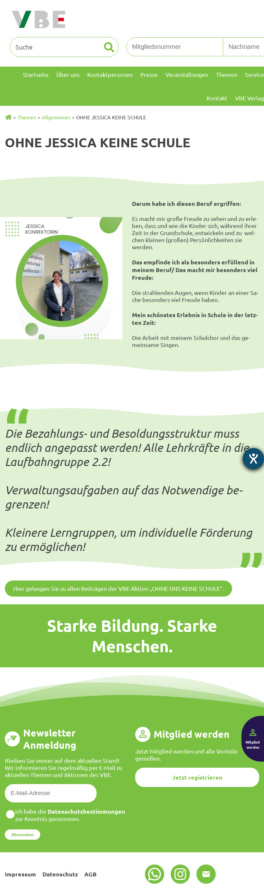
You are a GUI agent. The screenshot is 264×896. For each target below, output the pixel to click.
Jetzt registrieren (197, 777)
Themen (26, 117)
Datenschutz (60, 874)
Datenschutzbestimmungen (86, 811)
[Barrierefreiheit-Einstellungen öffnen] (253, 458)
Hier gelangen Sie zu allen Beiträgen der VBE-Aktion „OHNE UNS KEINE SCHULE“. (118, 588)
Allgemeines (56, 117)
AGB (90, 874)
